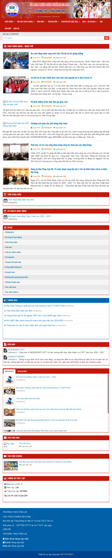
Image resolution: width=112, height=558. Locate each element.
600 (64, 82)
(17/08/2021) (20, 423)
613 (64, 128)
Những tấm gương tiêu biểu (16, 277)
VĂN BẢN (11, 345)
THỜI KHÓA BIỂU (14, 195)
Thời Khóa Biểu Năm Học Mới (21, 200)
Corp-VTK (36, 58)
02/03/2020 (48, 58)
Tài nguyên (53, 22)
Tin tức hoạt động (25, 22)
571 (64, 106)
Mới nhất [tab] (9, 371)
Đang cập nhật (18, 542)
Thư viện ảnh (10, 287)
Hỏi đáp (8, 29)
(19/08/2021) (20, 412)
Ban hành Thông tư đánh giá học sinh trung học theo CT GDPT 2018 (35, 306)
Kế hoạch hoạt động (16, 211)
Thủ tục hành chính (13, 252)
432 (30, 446)
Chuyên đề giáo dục (70, 22)
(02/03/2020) (68, 321)
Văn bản (40, 22)
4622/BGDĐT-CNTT (16, 350)
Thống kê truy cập (16, 479)
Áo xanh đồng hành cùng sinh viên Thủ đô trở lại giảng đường (57, 54)
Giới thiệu (9, 22)
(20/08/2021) (37, 311)
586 (64, 176)
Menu (9, 228)
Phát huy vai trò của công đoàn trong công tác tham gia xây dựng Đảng (61, 145)
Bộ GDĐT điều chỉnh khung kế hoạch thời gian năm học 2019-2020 (34, 320)
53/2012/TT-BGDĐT (16, 357)
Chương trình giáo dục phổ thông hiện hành (49, 124)
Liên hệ (16, 29)
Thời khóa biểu (11, 242)
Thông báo (9, 232)
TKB (101, 22)
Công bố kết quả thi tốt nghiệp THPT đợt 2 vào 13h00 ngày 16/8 (33, 315)
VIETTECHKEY (67, 554)
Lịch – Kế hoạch (89, 22)
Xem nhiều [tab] (22, 371)
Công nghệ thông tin (13, 267)
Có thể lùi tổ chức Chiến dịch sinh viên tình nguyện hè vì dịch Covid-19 (61, 78)
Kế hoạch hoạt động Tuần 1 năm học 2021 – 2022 (29, 216)
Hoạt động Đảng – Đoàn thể (20, 46)
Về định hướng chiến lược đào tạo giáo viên (49, 102)
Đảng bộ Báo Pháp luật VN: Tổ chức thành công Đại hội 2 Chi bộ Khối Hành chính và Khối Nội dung (69, 170)
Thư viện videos (11, 292)
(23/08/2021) (69, 306)
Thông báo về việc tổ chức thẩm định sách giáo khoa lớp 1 (31, 325)
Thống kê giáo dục (12, 282)
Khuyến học (10, 272)
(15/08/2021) (65, 316)
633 (64, 58)
